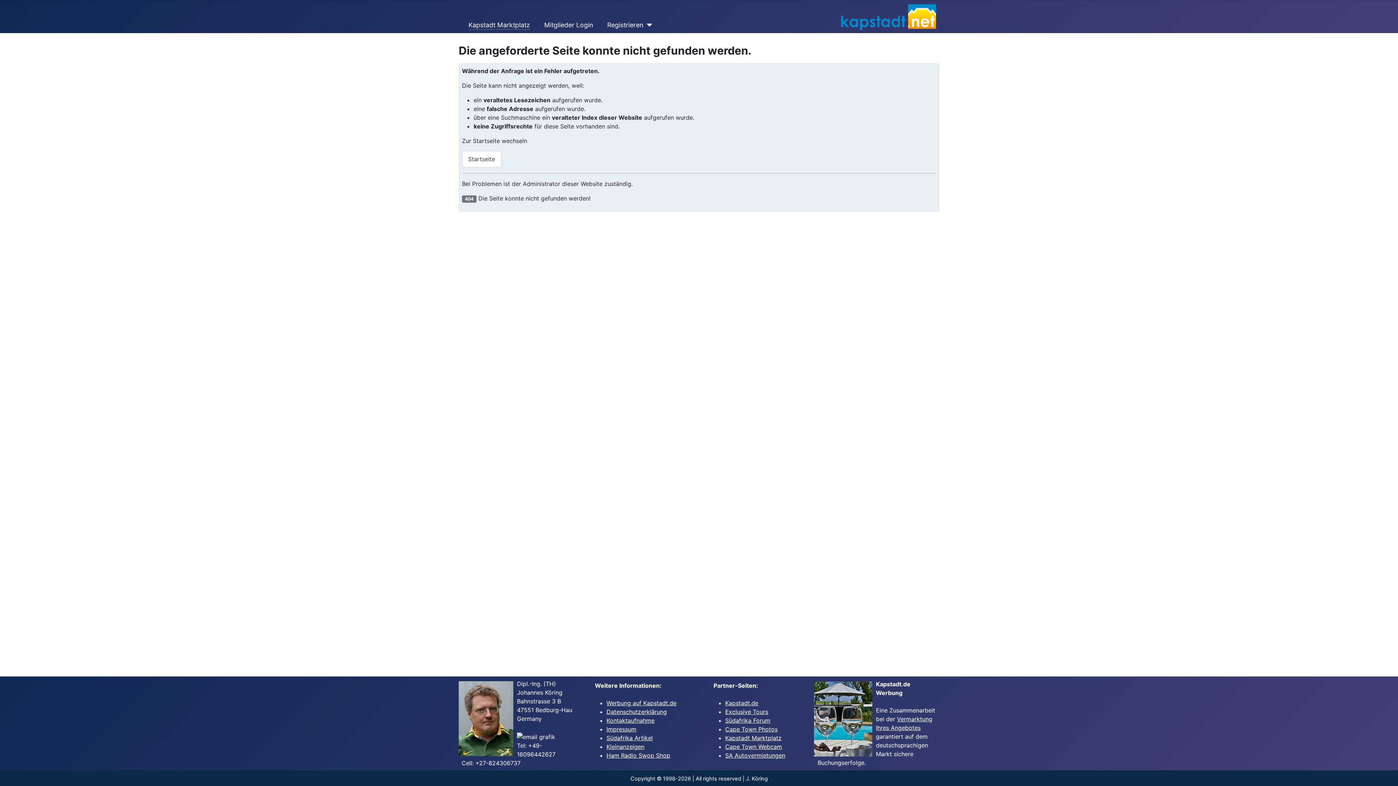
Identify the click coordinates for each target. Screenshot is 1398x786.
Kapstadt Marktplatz (499, 25)
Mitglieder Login (568, 25)
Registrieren (625, 25)
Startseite (481, 159)
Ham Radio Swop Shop (638, 755)
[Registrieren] (647, 25)
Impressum (621, 729)
